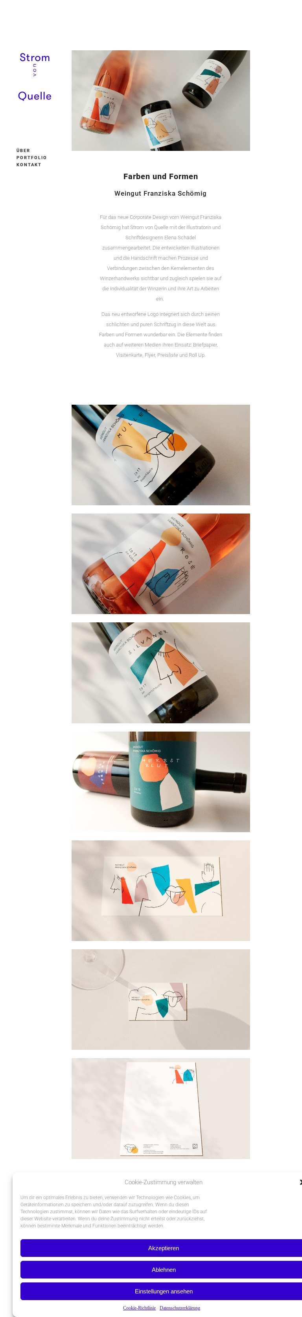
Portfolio (32, 157)
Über (23, 150)
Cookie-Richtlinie (139, 1308)
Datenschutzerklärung (180, 1308)
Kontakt (29, 164)
